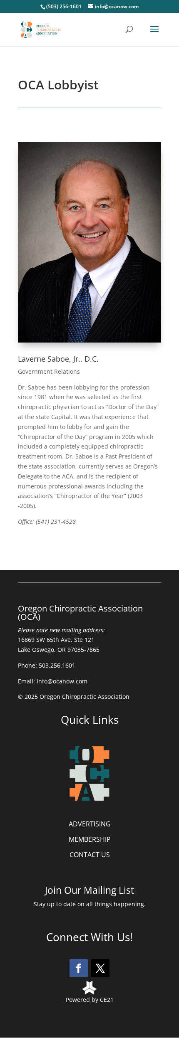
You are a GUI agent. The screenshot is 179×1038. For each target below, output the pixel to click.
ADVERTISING (90, 823)
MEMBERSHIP (90, 839)
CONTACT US (90, 854)
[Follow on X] (100, 968)
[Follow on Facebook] (79, 968)
